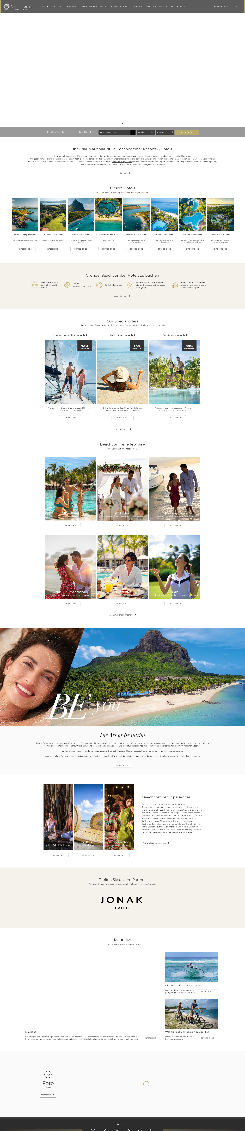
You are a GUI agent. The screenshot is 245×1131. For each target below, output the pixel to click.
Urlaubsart (71, 6)
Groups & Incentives (119, 6)
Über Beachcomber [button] (155, 6)
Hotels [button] (42, 6)
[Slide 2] (122, 123)
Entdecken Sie (25, 249)
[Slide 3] (124, 123)
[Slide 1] (120, 123)
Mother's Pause (178, 6)
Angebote (56, 6)
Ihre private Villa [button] (220, 6)
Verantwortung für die (122, 162)
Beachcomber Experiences (93, 6)
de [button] (237, 6)
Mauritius (137, 6)
